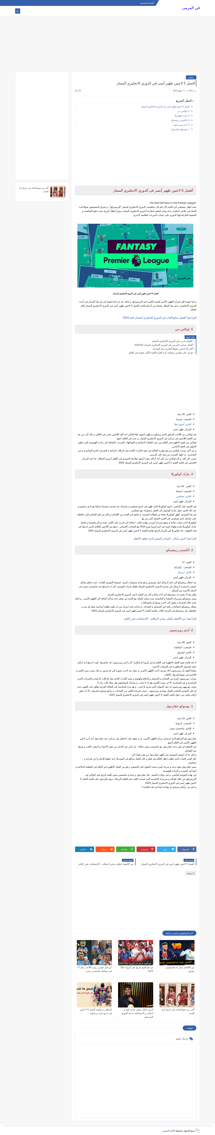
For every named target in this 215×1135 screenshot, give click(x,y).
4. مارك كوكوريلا (182, 115)
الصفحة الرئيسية (147, 3)
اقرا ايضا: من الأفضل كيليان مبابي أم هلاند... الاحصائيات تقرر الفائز (160, 618)
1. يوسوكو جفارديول (180, 129)
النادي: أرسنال (184, 572)
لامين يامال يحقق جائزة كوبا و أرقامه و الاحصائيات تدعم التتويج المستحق (137, 1013)
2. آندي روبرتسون (181, 124)
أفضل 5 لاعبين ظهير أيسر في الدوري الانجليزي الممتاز (165, 106)
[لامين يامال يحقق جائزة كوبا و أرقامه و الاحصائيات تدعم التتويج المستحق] (135, 994)
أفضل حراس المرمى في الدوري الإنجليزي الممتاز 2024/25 (164, 345)
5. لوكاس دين (183, 111)
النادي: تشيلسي (183, 496)
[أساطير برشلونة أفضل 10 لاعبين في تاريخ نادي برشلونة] (94, 994)
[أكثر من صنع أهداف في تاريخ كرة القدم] (177, 994)
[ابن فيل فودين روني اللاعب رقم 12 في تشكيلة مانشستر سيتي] (94, 952)
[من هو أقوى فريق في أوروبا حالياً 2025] (135, 952)
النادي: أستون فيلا (182, 424)
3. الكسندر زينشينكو (180, 120)
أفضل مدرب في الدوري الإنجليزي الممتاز (172, 341)
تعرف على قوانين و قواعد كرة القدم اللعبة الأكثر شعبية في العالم (161, 352)
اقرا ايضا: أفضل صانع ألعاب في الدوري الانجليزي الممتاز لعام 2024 (159, 317)
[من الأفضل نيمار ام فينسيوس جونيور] (177, 952)
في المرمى (191, 7)
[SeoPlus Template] (197, 1130)
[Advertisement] (107, 45)
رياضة (191, 77)
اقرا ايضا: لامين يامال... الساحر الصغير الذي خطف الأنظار (164, 538)
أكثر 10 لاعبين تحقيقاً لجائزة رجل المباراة (173, 348)
